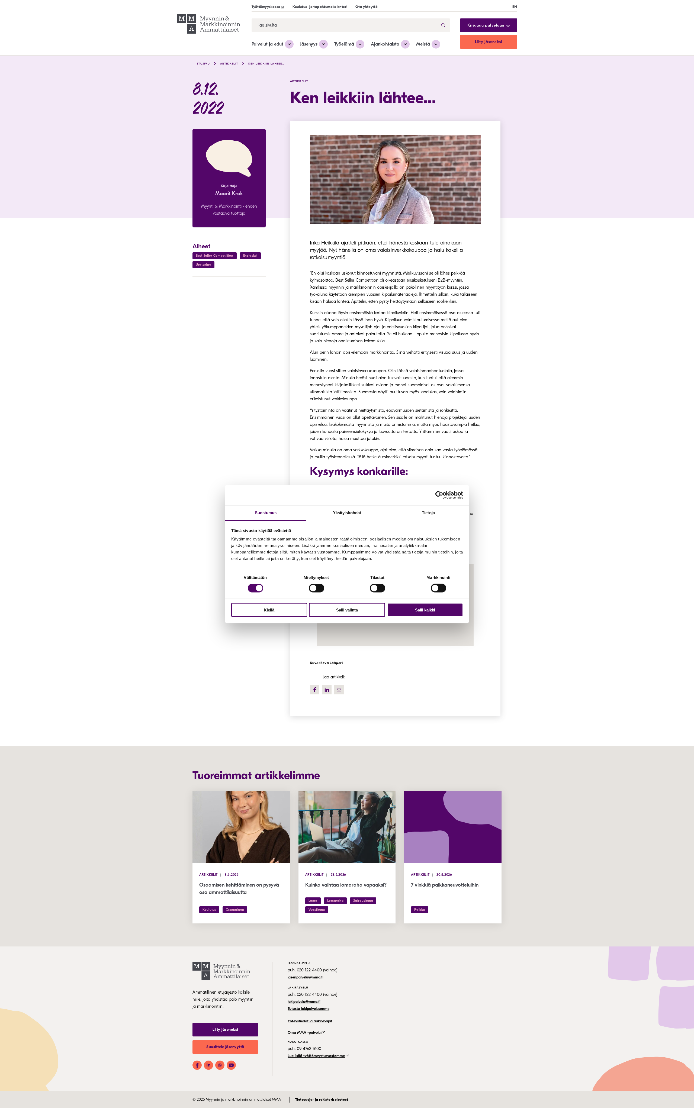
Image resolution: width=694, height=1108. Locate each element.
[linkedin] (327, 689)
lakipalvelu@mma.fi (304, 1001)
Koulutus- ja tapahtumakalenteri (320, 7)
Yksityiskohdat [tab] (347, 512)
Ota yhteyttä (366, 7)
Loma (313, 901)
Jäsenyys (308, 44)
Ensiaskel (250, 255)
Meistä (423, 44)
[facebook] (314, 689)
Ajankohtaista (385, 44)
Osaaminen (235, 909)
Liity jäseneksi (488, 41)
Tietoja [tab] (428, 512)
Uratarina (203, 264)
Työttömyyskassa (266, 7)
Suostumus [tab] (266, 512)
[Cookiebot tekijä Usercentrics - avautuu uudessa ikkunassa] (439, 495)
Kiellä (269, 610)
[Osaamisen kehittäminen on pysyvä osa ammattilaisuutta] (241, 827)
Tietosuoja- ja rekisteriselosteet (321, 1099)
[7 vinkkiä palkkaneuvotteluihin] (453, 827)
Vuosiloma (317, 909)
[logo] (208, 25)
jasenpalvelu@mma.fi (305, 977)
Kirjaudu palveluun (485, 25)
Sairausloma (363, 901)
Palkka (419, 909)
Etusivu (203, 63)
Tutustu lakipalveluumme (308, 1008)
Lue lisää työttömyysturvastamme (316, 1056)
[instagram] (220, 1065)
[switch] (316, 588)
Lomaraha (335, 901)
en (514, 7)
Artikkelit (229, 63)
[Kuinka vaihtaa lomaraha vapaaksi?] (347, 827)
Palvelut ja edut (267, 44)
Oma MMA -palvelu (304, 1032)
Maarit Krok (229, 194)
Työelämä (344, 44)
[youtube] (231, 1065)
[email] (339, 689)
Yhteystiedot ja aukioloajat (310, 1021)
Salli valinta (347, 610)
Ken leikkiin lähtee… (266, 63)
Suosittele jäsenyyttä (225, 1047)
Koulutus (209, 909)
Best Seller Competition (214, 255)
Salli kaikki (425, 610)
